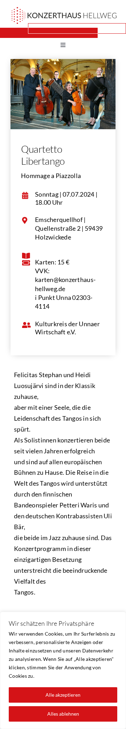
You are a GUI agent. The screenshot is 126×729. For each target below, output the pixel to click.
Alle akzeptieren (63, 695)
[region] (63, 670)
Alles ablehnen (63, 714)
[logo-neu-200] (64, 10)
